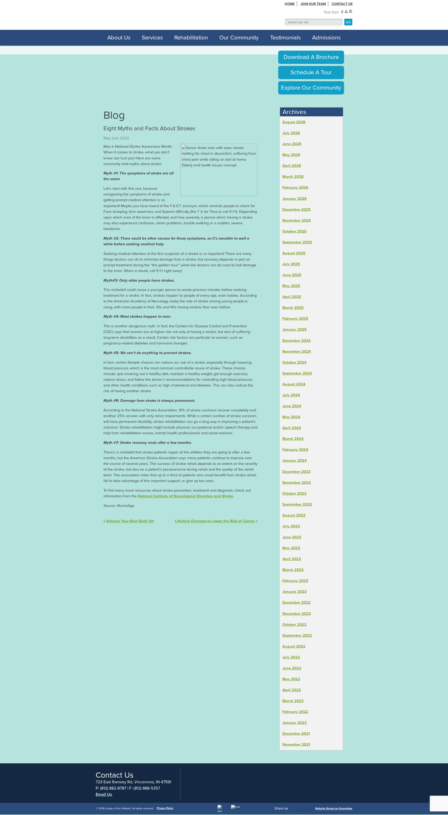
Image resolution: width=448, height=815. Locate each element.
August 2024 (293, 384)
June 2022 (291, 668)
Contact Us (342, 3)
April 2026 (291, 165)
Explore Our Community (311, 87)
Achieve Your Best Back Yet (130, 521)
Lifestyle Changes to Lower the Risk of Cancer (215, 521)
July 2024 (291, 395)
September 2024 (297, 373)
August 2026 (293, 122)
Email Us (104, 794)
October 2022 (294, 624)
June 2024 (291, 406)
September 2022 (297, 635)
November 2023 (296, 482)
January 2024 (294, 460)
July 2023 (291, 526)
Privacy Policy (165, 808)
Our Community (239, 37)
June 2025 (291, 275)
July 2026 (291, 133)
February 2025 (295, 318)
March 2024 (293, 439)
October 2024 (294, 362)
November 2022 (296, 613)
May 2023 (291, 548)
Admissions (326, 37)
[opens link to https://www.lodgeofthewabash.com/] (172, 15)
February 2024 (295, 449)
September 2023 (297, 504)
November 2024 (296, 351)
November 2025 (296, 220)
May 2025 (291, 286)
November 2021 (296, 744)
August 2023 (293, 515)
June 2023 (291, 537)
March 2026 (293, 176)
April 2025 (291, 297)
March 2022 (293, 701)
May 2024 (291, 417)
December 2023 (296, 471)
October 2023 (294, 493)
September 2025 (297, 242)
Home (290, 3)
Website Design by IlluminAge (333, 808)
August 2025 (293, 253)
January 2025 (294, 329)
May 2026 (291, 155)
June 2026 (291, 144)
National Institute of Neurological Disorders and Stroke (185, 496)
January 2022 (294, 722)
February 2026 (295, 187)
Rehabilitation (191, 37)
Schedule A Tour (311, 72)
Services (152, 37)
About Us (118, 37)
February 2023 (295, 580)
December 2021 (296, 733)
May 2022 (291, 679)
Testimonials (285, 37)
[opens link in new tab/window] (292, 808)
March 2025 (293, 307)
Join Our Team (313, 3)
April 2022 (291, 690)
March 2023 (293, 570)
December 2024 (296, 340)
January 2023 (294, 591)
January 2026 (294, 198)
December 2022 (296, 602)
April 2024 (291, 428)
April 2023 (291, 559)
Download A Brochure (311, 57)
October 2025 (294, 231)
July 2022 (291, 657)
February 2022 (295, 712)
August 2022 (293, 646)
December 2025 (296, 209)
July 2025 (291, 264)
